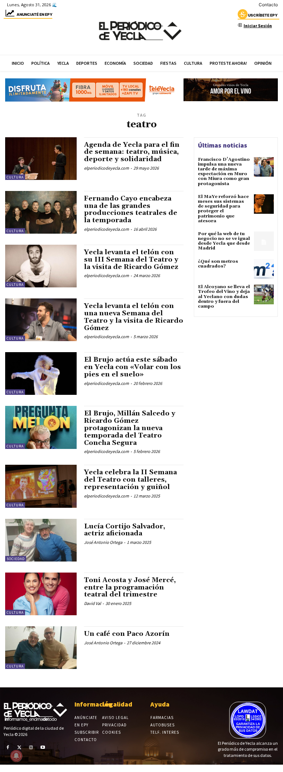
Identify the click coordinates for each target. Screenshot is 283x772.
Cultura (15, 177)
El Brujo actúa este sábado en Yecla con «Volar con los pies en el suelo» (132, 367)
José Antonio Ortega (103, 542)
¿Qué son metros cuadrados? (218, 264)
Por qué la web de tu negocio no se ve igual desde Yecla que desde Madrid (224, 241)
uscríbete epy (262, 15)
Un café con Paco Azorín (127, 634)
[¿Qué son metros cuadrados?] (264, 269)
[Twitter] (19, 747)
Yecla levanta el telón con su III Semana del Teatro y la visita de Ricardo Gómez (131, 259)
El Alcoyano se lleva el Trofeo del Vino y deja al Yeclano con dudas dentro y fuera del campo (224, 296)
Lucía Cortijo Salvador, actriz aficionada (124, 530)
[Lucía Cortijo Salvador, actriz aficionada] (41, 540)
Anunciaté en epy (34, 14)
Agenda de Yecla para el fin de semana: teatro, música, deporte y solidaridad (131, 152)
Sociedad (16, 558)
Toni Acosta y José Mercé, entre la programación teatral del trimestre (130, 587)
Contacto (268, 4)
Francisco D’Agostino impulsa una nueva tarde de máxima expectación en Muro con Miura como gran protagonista (224, 172)
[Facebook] (8, 747)
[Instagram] (31, 747)
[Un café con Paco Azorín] (41, 647)
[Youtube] (43, 747)
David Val (92, 603)
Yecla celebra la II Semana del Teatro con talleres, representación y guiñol (130, 479)
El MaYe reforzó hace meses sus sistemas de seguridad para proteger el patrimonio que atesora (223, 209)
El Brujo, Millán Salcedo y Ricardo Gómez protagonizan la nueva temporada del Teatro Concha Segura (129, 428)
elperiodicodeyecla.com (106, 168)
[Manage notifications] (16, 756)
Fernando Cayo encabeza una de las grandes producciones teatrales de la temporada (130, 209)
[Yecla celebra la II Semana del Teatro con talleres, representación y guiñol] (41, 486)
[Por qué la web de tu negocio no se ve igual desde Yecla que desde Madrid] (264, 241)
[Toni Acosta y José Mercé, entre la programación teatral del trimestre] (41, 594)
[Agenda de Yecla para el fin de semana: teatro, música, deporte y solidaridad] (41, 158)
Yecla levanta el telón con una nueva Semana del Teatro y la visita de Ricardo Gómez (133, 317)
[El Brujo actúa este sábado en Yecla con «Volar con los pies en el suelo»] (41, 373)
